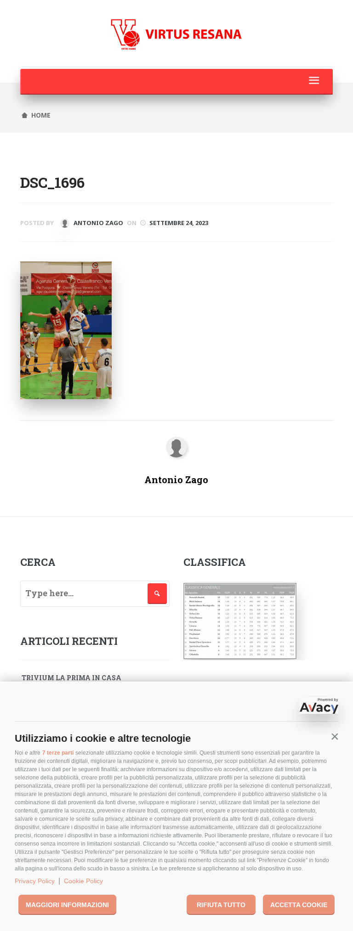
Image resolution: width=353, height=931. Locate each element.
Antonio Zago (97, 223)
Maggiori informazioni (67, 904)
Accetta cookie (298, 904)
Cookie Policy (83, 881)
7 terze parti (58, 753)
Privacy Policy (35, 881)
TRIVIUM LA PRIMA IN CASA (71, 677)
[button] (334, 736)
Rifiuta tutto (221, 904)
